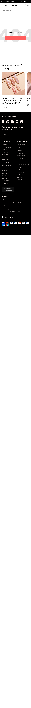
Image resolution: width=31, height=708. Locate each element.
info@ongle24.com (11, 209)
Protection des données (6, 166)
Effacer (26, 10)
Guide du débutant (23, 164)
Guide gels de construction (21, 173)
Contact (19, 161)
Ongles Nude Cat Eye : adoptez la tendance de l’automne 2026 (12, 100)
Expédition (20, 151)
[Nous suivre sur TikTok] (21, 121)
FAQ (18, 148)
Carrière (4, 170)
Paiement (20, 158)
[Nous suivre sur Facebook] (3, 121)
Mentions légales (7, 162)
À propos (4, 145)
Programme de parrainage (6, 179)
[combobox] (13, 10)
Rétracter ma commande (7, 190)
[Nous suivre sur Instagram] (7, 121)
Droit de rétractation (5, 158)
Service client (21, 145)
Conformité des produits (6, 148)
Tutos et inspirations (20, 178)
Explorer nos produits (15, 38)
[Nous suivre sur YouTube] (17, 121)
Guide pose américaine (20, 168)
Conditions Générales (5, 153)
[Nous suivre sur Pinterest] (12, 121)
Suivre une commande (21, 154)
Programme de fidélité (6, 174)
